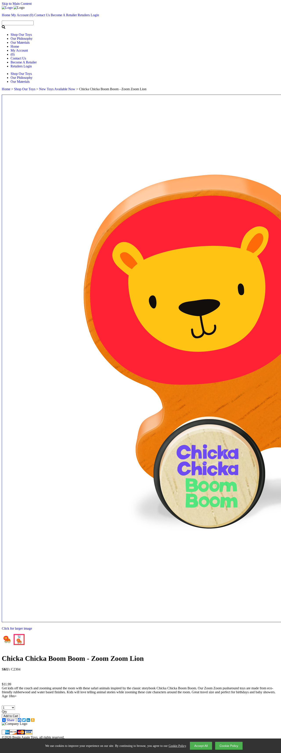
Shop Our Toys (21, 34)
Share (10, 720)
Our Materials (20, 42)
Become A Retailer (64, 15)
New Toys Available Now (57, 89)
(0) (31, 15)
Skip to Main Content (17, 3)
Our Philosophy (21, 38)
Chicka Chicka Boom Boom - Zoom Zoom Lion (73, 658)
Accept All (201, 746)
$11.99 (6, 684)
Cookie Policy (177, 746)
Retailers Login (88, 15)
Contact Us (18, 58)
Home (15, 46)
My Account (19, 50)
